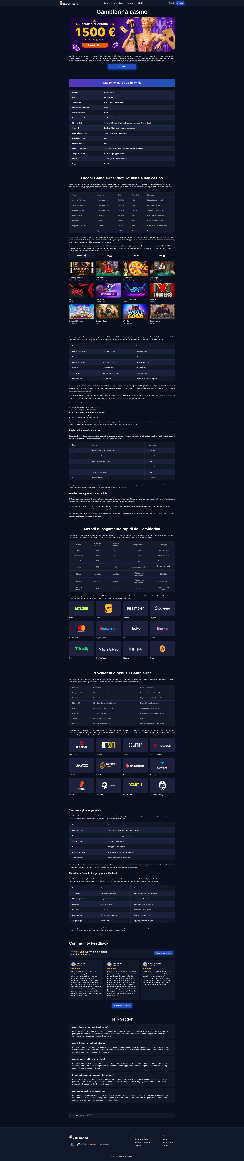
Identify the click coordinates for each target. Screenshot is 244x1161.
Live (107, 255)
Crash (134, 255)
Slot (160, 255)
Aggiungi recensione (163, 953)
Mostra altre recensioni (122, 1005)
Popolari (80, 255)
